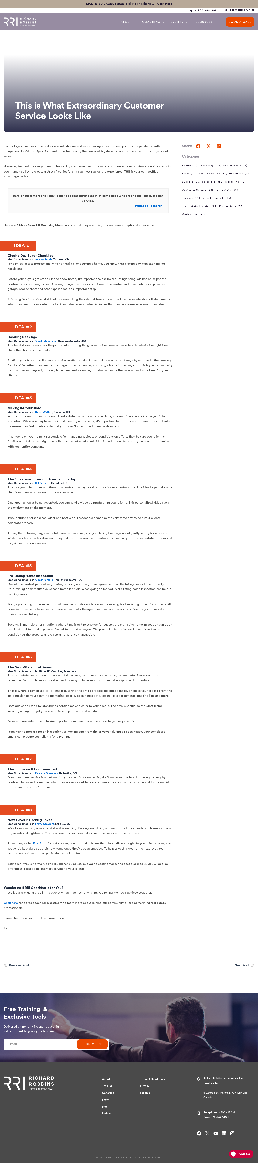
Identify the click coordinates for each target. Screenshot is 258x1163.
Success (191, 182)
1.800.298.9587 (228, 1112)
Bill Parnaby (42, 483)
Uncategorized (217, 198)
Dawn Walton (43, 412)
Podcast (192, 198)
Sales (189, 174)
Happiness (240, 174)
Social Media (235, 165)
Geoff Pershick (44, 580)
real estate (226, 190)
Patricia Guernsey (46, 773)
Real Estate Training (200, 206)
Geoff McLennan (46, 341)
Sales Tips (213, 182)
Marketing (235, 182)
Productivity (231, 206)
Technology (210, 165)
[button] (198, 146)
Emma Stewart (44, 824)
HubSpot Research (148, 205)
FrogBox (39, 843)
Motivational (194, 214)
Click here (11, 902)
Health (190, 165)
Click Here (164, 3)
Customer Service (197, 190)
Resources (203, 22)
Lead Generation (213, 174)
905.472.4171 (221, 1117)
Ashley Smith (43, 259)
